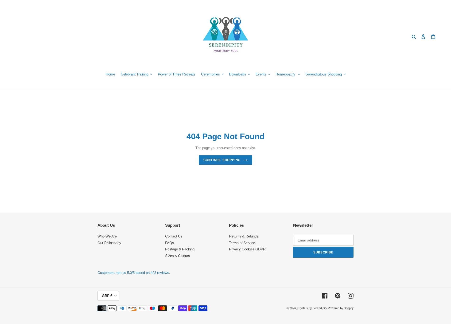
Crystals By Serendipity (312, 308)
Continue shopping (222, 160)
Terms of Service (242, 243)
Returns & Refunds (243, 236)
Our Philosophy (109, 243)
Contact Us (174, 236)
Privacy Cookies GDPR (247, 249)
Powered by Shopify (341, 308)
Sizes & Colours (177, 256)
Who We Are (107, 236)
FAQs (169, 243)
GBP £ (107, 296)
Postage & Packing (179, 249)
